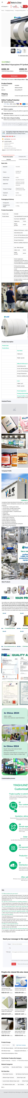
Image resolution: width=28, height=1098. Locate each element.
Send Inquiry (14, 76)
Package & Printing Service (20, 10)
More (2, 1087)
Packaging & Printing (9, 10)
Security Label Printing (17, 1067)
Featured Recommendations (7, 1053)
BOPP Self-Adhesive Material (21, 1048)
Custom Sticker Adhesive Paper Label (11, 1081)
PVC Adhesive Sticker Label (9, 1084)
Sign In (3, 150)
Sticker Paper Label (21, 1077)
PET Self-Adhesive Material (7, 1048)
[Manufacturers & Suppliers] (14, 2)
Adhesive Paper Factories (8, 1077)
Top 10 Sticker (21, 1084)
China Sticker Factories (8, 1074)
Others (16, 1053)
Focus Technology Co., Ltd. (18, 1092)
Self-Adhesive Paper (5, 1050)
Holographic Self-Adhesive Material (21, 1050)
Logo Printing (6, 1067)
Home (2, 10)
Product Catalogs (22, 1045)
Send (14, 964)
